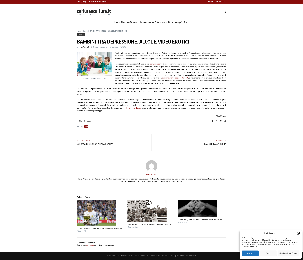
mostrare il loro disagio (132, 108)
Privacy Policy (81, 2)
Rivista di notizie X (190, 256)
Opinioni (86, 31)
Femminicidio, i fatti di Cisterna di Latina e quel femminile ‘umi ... (201, 220)
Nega (268, 253)
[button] (298, 233)
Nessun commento (100, 47)
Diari (185, 22)
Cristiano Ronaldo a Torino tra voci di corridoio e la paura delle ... (100, 228)
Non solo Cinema (129, 22)
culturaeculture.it (94, 11)
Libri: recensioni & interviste (153, 22)
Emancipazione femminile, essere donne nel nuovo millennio (149, 224)
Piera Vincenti (84, 47)
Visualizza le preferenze (288, 253)
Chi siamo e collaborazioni (97, 2)
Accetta (250, 253)
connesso (90, 245)
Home (117, 22)
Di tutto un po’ (175, 22)
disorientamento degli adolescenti (175, 78)
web (86, 126)
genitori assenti (156, 64)
